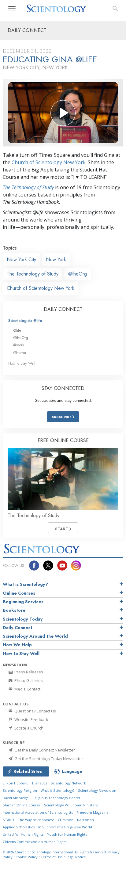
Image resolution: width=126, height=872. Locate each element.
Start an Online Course (21, 805)
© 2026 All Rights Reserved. (55, 852)
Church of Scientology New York (49, 162)
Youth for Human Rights (67, 834)
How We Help (17, 645)
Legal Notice (76, 857)
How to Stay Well (21, 363)
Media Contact (26, 689)
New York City (21, 259)
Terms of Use (52, 857)
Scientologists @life (25, 320)
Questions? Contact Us (34, 711)
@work (18, 345)
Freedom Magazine (92, 812)
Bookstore (14, 610)
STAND (8, 819)
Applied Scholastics (19, 827)
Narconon (85, 819)
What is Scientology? (25, 584)
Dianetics (39, 783)
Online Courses (19, 593)
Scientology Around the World (35, 636)
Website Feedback (30, 719)
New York (56, 259)
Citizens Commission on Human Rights (34, 841)
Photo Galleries (28, 680)
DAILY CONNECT (63, 309)
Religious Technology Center (56, 797)
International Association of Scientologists (38, 812)
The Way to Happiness (36, 819)
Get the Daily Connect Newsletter (44, 750)
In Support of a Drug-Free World (65, 827)
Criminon (65, 819)
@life (17, 330)
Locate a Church (28, 728)
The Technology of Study (28, 187)
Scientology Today (23, 619)
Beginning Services (23, 602)
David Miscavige (16, 797)
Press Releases (28, 672)
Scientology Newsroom (97, 790)
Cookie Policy (27, 857)
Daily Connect (17, 628)
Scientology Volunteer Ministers (71, 805)
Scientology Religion (20, 790)
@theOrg (77, 273)
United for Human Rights (23, 834)
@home (19, 352)
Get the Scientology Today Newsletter (48, 758)
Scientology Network (68, 783)
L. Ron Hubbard (15, 783)
